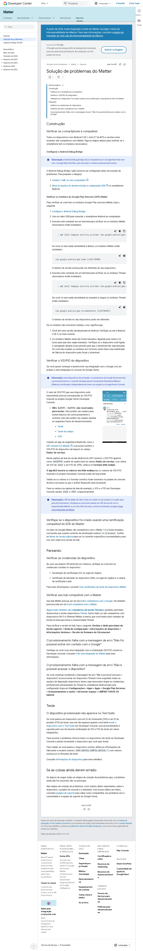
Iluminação (84, 853)
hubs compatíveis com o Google (97, 601)
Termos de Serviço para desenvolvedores (105, 897)
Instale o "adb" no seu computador (68, 180)
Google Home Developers (57, 64)
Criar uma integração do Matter (90, 653)
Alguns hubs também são (74, 610)
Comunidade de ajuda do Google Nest (124, 871)
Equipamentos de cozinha (85, 888)
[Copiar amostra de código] (124, 231)
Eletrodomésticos (86, 880)
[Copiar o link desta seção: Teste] (57, 706)
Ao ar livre (83, 902)
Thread (83, 613)
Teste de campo (65, 431)
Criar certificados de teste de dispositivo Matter (102, 587)
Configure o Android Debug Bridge (68, 211)
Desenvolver (45, 18)
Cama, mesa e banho (85, 896)
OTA (60, 436)
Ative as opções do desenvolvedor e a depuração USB (78, 185)
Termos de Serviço (49, 945)
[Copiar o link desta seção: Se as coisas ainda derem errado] (99, 770)
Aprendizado (23, 18)
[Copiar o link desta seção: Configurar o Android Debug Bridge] (85, 152)
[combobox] (76, 3)
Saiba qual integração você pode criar (48, 911)
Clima (81, 858)
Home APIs (65, 856)
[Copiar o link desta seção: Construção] (67, 124)
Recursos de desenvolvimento (105, 875)
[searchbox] (18, 27)
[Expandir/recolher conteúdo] (62, 85)
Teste (60, 426)
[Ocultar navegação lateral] (33, 946)
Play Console (123, 850)
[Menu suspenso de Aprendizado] (33, 18)
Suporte (80, 18)
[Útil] (120, 64)
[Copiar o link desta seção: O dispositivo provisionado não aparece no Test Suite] (117, 713)
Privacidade (65, 945)
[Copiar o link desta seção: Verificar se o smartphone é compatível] (100, 131)
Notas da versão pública (61, 536)
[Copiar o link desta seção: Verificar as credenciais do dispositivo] (98, 558)
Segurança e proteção (84, 864)
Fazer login (134, 3)
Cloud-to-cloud (48, 883)
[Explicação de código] (115, 231)
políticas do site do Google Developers (86, 826)
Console (120, 3)
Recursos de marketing (103, 865)
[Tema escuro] (120, 231)
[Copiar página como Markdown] (58, 77)
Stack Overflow (124, 863)
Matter (8, 12)
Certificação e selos (104, 857)
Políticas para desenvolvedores (105, 910)
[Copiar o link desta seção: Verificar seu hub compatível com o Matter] (104, 595)
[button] (18, 59)
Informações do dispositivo (69, 759)
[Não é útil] (124, 64)
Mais (43, 3)
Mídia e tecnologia (84, 872)
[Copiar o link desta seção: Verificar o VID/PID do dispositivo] (91, 361)
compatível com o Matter (82, 604)
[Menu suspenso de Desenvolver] (54, 18)
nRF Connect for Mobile (58, 446)
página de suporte (66, 793)
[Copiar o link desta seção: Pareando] (64, 551)
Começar (7, 18)
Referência (65, 18)
